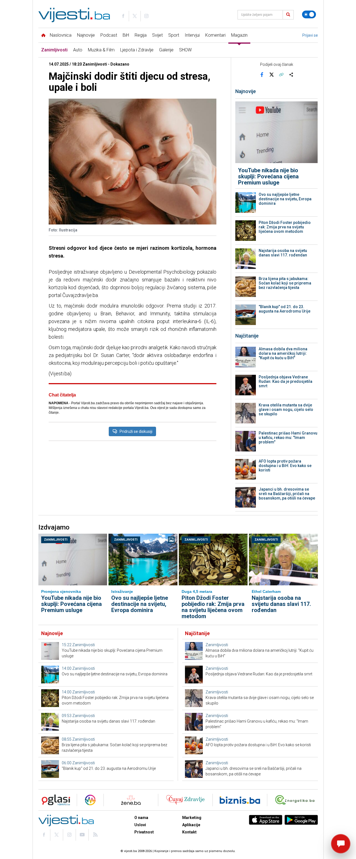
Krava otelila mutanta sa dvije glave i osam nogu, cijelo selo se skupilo (286, 409)
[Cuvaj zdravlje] (185, 800)
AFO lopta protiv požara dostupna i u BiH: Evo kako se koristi (285, 465)
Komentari (215, 35)
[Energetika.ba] (296, 800)
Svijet (157, 35)
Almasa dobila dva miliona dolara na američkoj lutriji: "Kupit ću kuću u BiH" (283, 353)
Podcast (108, 35)
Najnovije (86, 35)
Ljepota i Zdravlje (137, 50)
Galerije (166, 50)
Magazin (239, 35)
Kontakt (189, 832)
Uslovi (140, 825)
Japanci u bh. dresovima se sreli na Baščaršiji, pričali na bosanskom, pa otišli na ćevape (287, 493)
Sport (173, 35)
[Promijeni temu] (309, 14)
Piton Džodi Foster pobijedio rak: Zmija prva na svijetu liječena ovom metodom (285, 227)
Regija (141, 35)
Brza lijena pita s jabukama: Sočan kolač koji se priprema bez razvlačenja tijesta (285, 283)
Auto (77, 50)
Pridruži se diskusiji (136, 431)
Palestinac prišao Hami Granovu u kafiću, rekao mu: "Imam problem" (288, 437)
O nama (141, 817)
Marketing (191, 817)
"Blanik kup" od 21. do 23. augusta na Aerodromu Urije (284, 308)
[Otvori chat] (341, 843)
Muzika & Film (101, 50)
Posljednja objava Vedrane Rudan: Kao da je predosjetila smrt (285, 381)
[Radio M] (54, 800)
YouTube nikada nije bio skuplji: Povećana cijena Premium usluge (268, 176)
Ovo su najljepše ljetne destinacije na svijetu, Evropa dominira (285, 199)
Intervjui (192, 35)
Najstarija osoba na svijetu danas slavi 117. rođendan (283, 252)
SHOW (185, 50)
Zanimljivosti (54, 50)
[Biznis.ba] (240, 800)
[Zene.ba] (131, 800)
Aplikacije (191, 825)
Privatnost (144, 832)
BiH (126, 35)
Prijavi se (310, 35)
